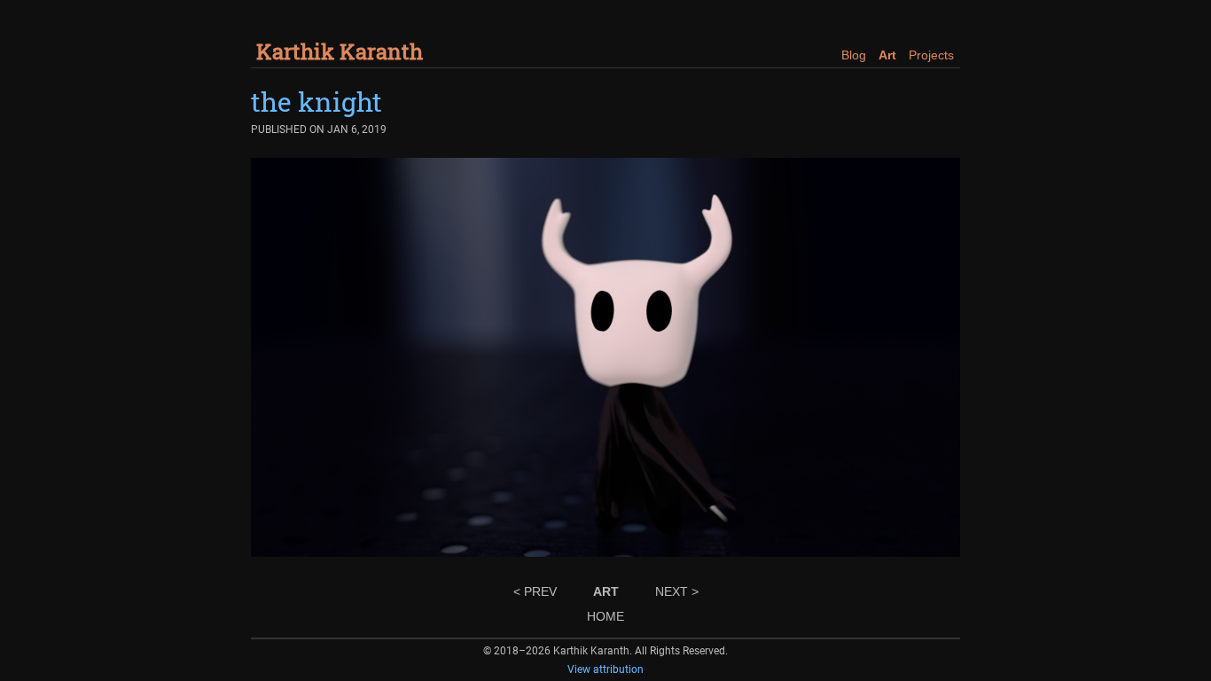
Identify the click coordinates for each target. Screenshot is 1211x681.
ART (606, 591)
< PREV (535, 591)
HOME (605, 616)
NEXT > (677, 591)
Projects (931, 55)
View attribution (605, 669)
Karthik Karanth (339, 51)
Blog (853, 55)
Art (887, 55)
